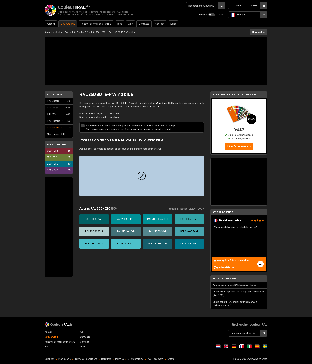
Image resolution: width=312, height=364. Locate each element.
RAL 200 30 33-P (94, 219)
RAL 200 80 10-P (94, 231)
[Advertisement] (156, 61)
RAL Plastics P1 (59, 121)
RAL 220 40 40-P (189, 243)
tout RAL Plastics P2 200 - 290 (185, 208)
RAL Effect (59, 114)
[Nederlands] (218, 346)
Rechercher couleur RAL (249, 324)
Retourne (106, 359)
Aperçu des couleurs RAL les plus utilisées (234, 285)
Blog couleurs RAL (224, 278)
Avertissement (155, 359)
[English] (226, 346)
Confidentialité (135, 359)
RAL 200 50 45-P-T (157, 219)
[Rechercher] (221, 5)
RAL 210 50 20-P (158, 231)
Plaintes (119, 359)
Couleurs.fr (61, 324)
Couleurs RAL (55, 94)
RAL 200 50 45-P (126, 219)
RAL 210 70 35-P (94, 243)
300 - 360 (59, 170)
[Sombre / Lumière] (211, 14)
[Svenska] (265, 346)
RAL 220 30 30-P (157, 243)
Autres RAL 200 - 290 (98, 208)
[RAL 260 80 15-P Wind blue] (141, 176)
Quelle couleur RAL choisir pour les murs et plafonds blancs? (235, 304)
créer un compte (147, 129)
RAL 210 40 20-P (126, 231)
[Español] (257, 346)
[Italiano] (249, 346)
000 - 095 (59, 150)
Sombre (203, 14)
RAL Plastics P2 (59, 127)
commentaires (238, 260)
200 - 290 (59, 163)
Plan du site (64, 359)
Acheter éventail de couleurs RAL (234, 94)
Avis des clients (223, 212)
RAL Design (59, 107)
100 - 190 (59, 157)
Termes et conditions (86, 359)
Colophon (49, 359)
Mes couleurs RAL (56, 134)
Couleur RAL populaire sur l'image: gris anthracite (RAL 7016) (238, 293)
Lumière (221, 14)
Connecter (258, 32)
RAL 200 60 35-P (189, 219)
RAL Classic (59, 101)
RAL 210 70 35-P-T (126, 243)
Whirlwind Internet (257, 359)
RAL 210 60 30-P (189, 231)
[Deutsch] (234, 346)
